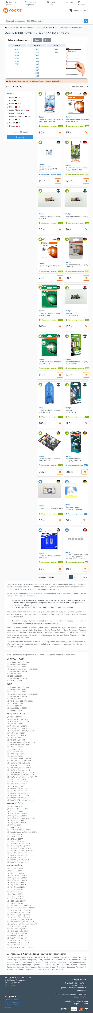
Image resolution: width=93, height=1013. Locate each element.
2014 (17, 61)
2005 (37, 64)
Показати (20, 137)
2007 (37, 70)
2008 (37, 73)
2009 (37, 76)
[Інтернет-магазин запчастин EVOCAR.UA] (13, 10)
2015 (17, 64)
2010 (17, 49)
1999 (56, 52)
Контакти (81, 5)
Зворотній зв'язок (81, 997)
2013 (17, 58)
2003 (37, 58)
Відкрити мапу (10, 985)
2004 (37, 61)
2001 (37, 52)
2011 (17, 52)
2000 (37, 49)
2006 (37, 67)
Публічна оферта (52, 3)
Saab (37, 40)
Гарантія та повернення (30, 3)
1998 (56, 49)
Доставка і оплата (11, 3)
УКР (72, 2)
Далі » (84, 577)
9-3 (46, 40)
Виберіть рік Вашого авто (18, 40)
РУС (66, 2)
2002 (37, 55)
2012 (17, 55)
